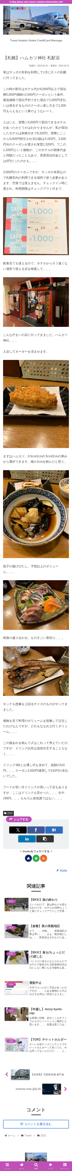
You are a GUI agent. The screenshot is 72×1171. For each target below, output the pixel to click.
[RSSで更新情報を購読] (43, 858)
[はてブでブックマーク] (54, 829)
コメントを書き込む (38, 1124)
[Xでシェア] (18, 829)
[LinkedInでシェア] (27, 838)
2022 (10, 813)
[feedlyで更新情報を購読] (36, 858)
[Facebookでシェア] (36, 829)
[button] (45, 838)
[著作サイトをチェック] (28, 858)
